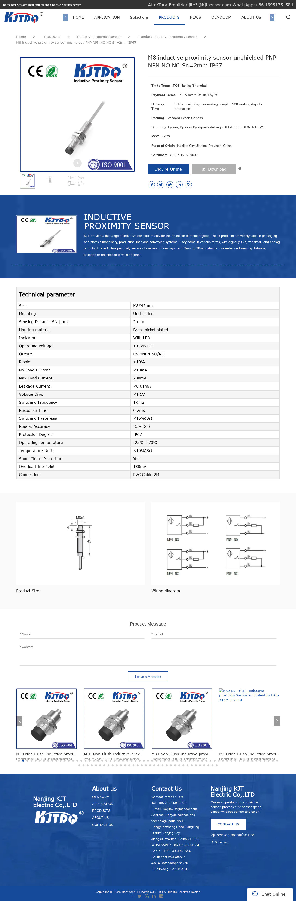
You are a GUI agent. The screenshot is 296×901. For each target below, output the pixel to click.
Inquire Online (168, 169)
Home (21, 37)
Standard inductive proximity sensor (167, 37)
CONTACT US (228, 824)
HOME (78, 17)
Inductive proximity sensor (99, 37)
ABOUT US (251, 17)
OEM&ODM (221, 17)
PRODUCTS (169, 17)
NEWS (195, 17)
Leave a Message (148, 676)
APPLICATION (107, 17)
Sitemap (221, 842)
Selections (139, 17)
